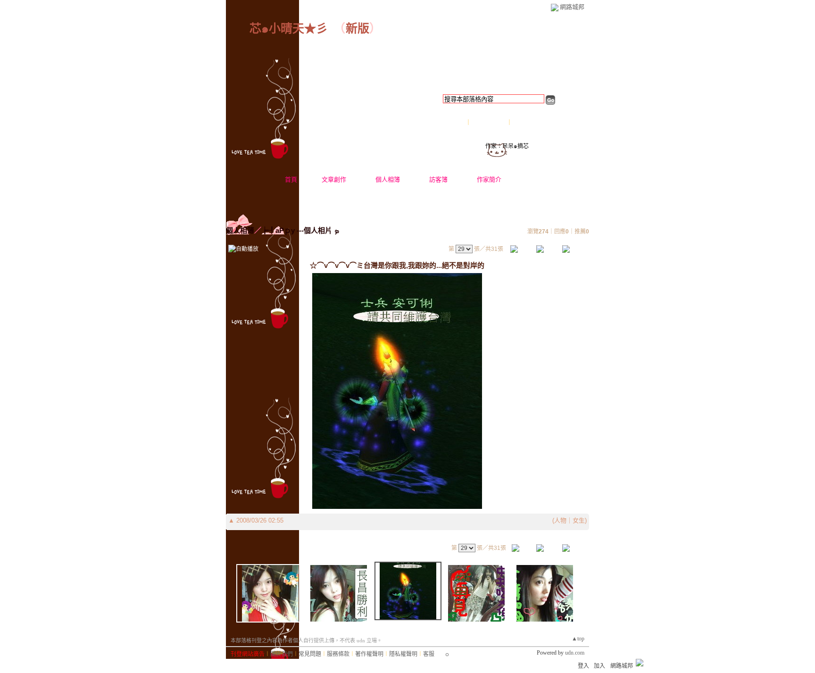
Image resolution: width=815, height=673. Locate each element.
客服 (428, 654)
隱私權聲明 (403, 654)
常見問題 (310, 654)
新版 (357, 28)
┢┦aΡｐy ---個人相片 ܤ (300, 230)
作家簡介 (489, 179)
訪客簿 (438, 179)
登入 (583, 666)
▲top (578, 638)
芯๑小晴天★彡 (288, 28)
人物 (560, 520)
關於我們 (281, 654)
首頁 (291, 179)
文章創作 (334, 179)
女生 (579, 520)
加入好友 (454, 122)
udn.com (574, 652)
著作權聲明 (369, 654)
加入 (599, 666)
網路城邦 (572, 6)
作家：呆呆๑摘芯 (507, 146)
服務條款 (338, 654)
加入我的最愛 (490, 122)
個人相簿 (387, 179)
